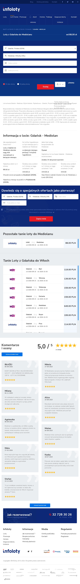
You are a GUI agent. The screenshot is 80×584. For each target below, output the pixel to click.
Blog (31, 2)
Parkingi (49, 17)
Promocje (22, 17)
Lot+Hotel (14, 16)
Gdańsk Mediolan (36, 305)
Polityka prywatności (68, 534)
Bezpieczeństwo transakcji (28, 537)
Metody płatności (28, 541)
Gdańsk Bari (34, 269)
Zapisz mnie (41, 219)
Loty (5, 17)
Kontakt (74, 17)
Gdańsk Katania (35, 296)
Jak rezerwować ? (28, 534)
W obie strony (10, 84)
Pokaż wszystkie (40, 505)
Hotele (42, 17)
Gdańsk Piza (34, 324)
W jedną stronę (25, 84)
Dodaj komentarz (12, 354)
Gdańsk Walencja (36, 287)
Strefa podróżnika (42, 2)
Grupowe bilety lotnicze (60, 19)
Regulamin (65, 536)
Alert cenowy (33, 19)
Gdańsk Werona (35, 278)
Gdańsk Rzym (34, 314)
